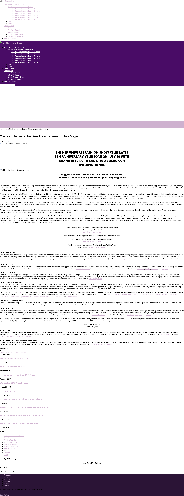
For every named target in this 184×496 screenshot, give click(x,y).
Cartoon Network (143, 294)
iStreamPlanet (14, 297)
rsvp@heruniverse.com (92, 232)
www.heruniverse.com (64, 259)
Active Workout (13, 32)
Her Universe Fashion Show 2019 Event (26, 9)
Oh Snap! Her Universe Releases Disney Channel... (22, 399)
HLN (6, 297)
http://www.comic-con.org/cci (101, 344)
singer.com (69, 305)
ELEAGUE (158, 294)
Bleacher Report (121, 294)
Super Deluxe (24, 297)
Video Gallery (8, 28)
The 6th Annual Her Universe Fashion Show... (20, 423)
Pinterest (29, 337)
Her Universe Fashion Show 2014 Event (26, 19)
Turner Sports (72, 297)
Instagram (124, 259)
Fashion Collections (11, 446)
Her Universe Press (8, 391)
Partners (7, 453)
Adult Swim (110, 294)
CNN (152, 294)
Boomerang (132, 294)
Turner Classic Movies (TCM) (43, 297)
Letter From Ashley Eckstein (14, 436)
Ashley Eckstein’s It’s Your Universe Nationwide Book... (25, 407)
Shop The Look (9, 448)
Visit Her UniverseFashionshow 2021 (77, 124)
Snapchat (165, 269)
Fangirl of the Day (10, 440)
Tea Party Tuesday (14, 30)
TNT (56, 297)
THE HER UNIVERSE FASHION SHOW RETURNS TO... (23, 415)
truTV (61, 297)
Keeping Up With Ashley (12, 442)
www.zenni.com (165, 334)
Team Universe (9, 438)
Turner (22, 292)
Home (2, 129)
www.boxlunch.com (98, 315)
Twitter (131, 259)
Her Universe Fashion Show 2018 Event (26, 11)
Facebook (141, 259)
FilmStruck (166, 294)
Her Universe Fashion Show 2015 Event (26, 17)
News (10, 22)
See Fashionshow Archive (92, 127)
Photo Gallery (9, 26)
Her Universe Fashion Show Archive (20, 7)
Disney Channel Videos (16, 34)
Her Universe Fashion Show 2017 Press (17, 375)
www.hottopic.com (83, 269)
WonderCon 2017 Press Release (14, 383)
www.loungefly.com (95, 279)
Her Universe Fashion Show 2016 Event (26, 15)
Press (7, 129)
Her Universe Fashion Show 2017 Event (26, 13)
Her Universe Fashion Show (14, 5)
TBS (31, 297)
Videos (10, 24)
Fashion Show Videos (15, 36)
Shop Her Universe (10, 38)
